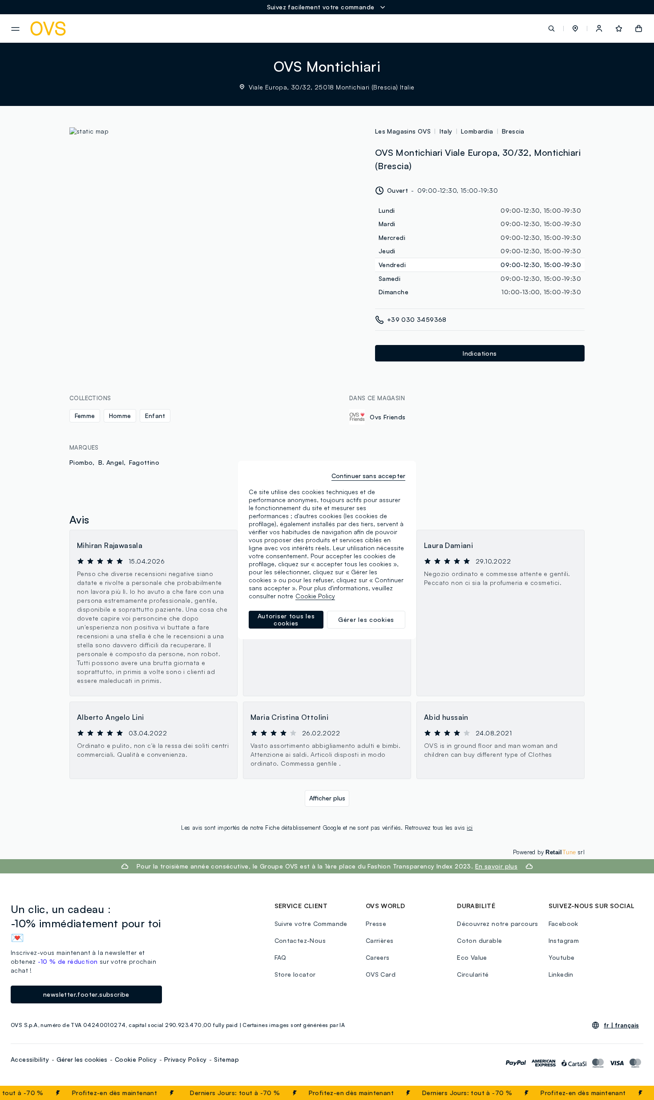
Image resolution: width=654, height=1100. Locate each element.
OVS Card (381, 974)
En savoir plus (496, 866)
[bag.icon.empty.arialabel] (638, 28)
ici (469, 827)
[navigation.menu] (15, 28)
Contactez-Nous (300, 940)
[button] (575, 28)
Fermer (629, 1092)
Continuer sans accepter (368, 475)
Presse (376, 923)
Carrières (380, 940)
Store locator (295, 974)
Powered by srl (549, 852)
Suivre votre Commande (311, 923)
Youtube (562, 957)
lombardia (477, 131)
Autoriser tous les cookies (286, 619)
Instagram (564, 940)
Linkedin (561, 974)
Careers (378, 957)
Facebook (563, 923)
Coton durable (479, 940)
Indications (480, 353)
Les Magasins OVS (403, 131)
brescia (513, 131)
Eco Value (472, 957)
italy (446, 131)
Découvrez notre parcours (497, 923)
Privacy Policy (185, 1059)
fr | (621, 1025)
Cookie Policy (136, 1059)
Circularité (472, 974)
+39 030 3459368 (417, 319)
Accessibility (30, 1059)
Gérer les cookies (82, 1059)
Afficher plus (327, 798)
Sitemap (226, 1059)
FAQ (281, 957)
